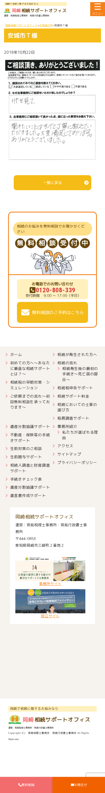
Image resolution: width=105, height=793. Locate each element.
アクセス (65, 445)
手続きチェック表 (26, 479)
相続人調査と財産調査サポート (30, 468)
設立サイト (50, 615)
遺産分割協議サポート (30, 426)
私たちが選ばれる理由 (80, 435)
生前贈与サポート (26, 456)
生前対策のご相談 (26, 448)
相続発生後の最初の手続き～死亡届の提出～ (80, 374)
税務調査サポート (73, 418)
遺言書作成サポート (28, 495)
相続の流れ (67, 362)
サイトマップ (69, 454)
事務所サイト (50, 583)
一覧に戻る (52, 182)
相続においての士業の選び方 (77, 407)
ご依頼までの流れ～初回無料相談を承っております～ (30, 402)
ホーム (16, 354)
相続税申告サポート (75, 387)
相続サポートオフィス (39, 10)
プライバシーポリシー (77, 462)
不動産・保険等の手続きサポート (30, 437)
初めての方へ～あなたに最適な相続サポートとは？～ (30, 368)
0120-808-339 (55, 290)
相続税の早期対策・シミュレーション (30, 385)
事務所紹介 (67, 426)
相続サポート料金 (73, 396)
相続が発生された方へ (77, 354)
